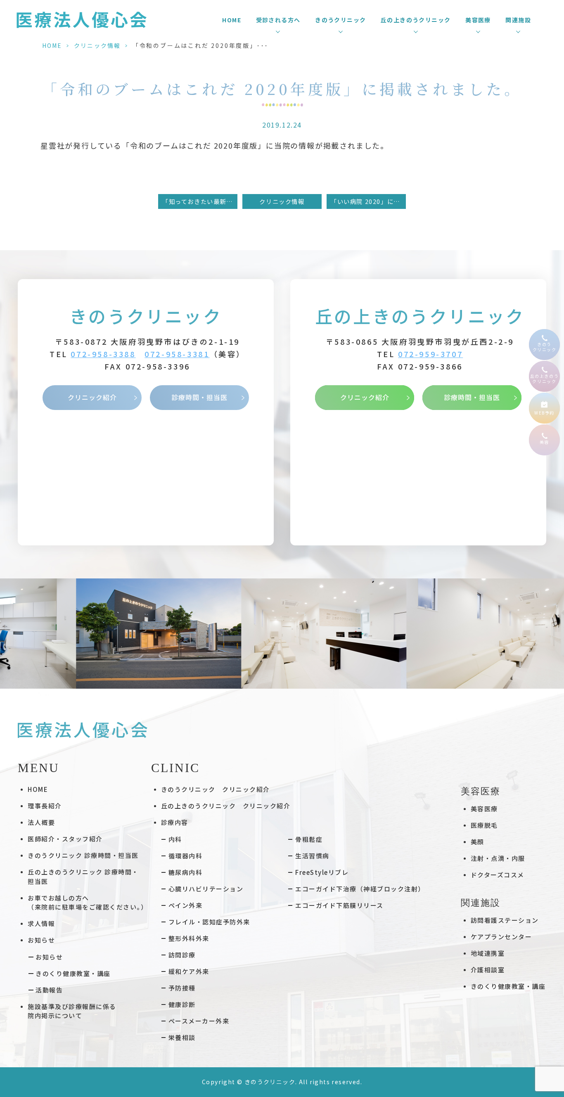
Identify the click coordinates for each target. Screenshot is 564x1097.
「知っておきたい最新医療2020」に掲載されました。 (199, 201)
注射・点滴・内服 (498, 858)
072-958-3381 (177, 353)
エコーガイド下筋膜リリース (339, 905)
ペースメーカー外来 (199, 1020)
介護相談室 (488, 969)
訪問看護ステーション (505, 920)
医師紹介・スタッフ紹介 (65, 838)
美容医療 (484, 808)
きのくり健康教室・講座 (73, 973)
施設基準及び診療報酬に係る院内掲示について (72, 1011)
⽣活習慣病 (312, 855)
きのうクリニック (145, 315)
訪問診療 (182, 954)
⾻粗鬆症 (308, 839)
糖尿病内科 (185, 872)
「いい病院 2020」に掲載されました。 (368, 201)
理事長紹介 (45, 805)
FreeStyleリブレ (321, 872)
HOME (231, 20)
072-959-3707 (430, 353)
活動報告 (49, 990)
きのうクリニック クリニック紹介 (215, 789)
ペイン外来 (185, 905)
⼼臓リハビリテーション (206, 888)
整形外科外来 (188, 938)
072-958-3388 (103, 353)
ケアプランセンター (501, 936)
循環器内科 (185, 855)
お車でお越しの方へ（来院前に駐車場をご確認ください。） (87, 902)
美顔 (477, 841)
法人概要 (41, 822)
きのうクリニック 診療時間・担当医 (83, 855)
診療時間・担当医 (199, 397)
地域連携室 (488, 953)
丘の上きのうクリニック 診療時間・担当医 (83, 876)
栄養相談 (182, 1037)
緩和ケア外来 (188, 971)
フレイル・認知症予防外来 (209, 921)
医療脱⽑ (484, 825)
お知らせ (49, 956)
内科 (175, 839)
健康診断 (182, 1004)
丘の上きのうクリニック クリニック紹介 (226, 805)
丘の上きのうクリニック (420, 315)
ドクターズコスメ (497, 874)
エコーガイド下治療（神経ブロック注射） (360, 888)
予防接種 (182, 987)
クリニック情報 (97, 45)
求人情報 (41, 923)
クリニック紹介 (92, 397)
